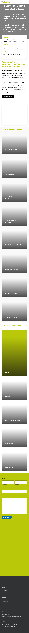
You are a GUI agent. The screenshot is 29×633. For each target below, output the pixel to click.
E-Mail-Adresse (6, 488)
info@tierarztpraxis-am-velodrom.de (13, 48)
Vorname (4, 484)
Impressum (5, 605)
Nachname (18, 484)
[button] (27, 1)
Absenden (6, 517)
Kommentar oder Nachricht (9, 496)
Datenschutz (5, 607)
